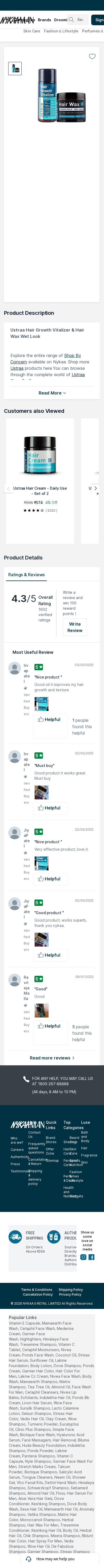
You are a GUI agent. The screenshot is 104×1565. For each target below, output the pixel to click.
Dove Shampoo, (68, 1365)
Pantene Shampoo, (39, 1456)
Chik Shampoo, (36, 1535)
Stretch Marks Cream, (37, 1466)
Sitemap (52, 1161)
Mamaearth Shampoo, (39, 1381)
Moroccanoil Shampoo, (40, 1519)
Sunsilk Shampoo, (35, 1408)
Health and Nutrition (70, 1192)
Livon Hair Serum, (37, 1403)
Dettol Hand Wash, (61, 1482)
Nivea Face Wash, (65, 1376)
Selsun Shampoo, (37, 1413)
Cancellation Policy (38, 1294)
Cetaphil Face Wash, (38, 1328)
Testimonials (20, 1171)
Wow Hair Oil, (38, 1546)
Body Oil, (71, 1530)
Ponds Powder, (40, 1450)
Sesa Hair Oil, (31, 1509)
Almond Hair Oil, (41, 1493)
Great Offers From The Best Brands (35, 5)
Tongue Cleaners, (37, 1477)
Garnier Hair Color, (38, 1371)
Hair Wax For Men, (43, 1525)
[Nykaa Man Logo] (6, 18)
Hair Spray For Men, (45, 1541)
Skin (84, 1162)
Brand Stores (51, 1140)
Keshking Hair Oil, (46, 1530)
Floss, (61, 1493)
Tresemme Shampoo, (38, 1344)
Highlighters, (31, 1339)
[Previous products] (8, 488)
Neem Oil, (62, 1477)
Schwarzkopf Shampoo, (48, 1488)
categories (24, 20)
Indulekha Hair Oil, (55, 1397)
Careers (17, 1150)
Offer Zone (50, 1151)
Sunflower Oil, (42, 1360)
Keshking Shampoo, (48, 1504)
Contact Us (34, 1134)
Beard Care (74, 1140)
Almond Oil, (61, 1387)
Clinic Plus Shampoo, (33, 1429)
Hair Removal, (65, 1440)
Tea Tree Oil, (38, 1387)
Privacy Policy (70, 1294)
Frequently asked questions (36, 1148)
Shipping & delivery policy (35, 1177)
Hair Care (67, 1151)
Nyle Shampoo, (38, 1461)
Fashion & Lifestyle (61, 31)
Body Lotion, (41, 1365)
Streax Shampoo (75, 1551)
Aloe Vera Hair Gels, (35, 1498)
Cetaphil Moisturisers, (41, 1349)
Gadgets (76, 1196)
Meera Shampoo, (66, 1535)
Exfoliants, (30, 1397)
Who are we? (17, 1140)
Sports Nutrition (76, 1163)
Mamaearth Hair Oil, (61, 1509)
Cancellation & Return (38, 1161)
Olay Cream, (56, 1418)
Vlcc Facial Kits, (30, 1482)
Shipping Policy (71, 1290)
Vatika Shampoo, (42, 1514)
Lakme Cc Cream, (33, 1376)
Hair (84, 1148)
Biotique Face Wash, (38, 1434)
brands (44, 20)
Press (15, 1164)
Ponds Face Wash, (38, 1355)
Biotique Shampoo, (41, 1472)
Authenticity (20, 1157)
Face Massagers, (37, 1440)
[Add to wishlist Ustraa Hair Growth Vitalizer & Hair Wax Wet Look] (92, 56)
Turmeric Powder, (43, 1424)
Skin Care (31, 31)
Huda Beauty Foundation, (44, 1445)
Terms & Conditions (36, 1290)
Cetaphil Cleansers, (42, 1392)
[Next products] (95, 488)
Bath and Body (85, 1136)
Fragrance (89, 1155)
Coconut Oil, (66, 1355)
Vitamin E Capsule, (25, 1323)
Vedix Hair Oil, (32, 1418)
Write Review (75, 627)
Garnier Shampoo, (43, 1551)
